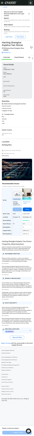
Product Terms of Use (7, 389)
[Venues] (30, 3)
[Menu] (2, 2)
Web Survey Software (7, 367)
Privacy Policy (5, 386)
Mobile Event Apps (6, 362)
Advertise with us (6, 394)
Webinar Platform (6, 370)
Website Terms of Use (7, 391)
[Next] (32, 58)
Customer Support (7, 379)
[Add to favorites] (31, 47)
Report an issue (6, 343)
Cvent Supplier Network (8, 350)
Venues (5, 7)
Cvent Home (5, 374)
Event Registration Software (9, 359)
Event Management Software (9, 357)
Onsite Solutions (6, 353)
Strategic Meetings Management (10, 365)
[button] (22, 193)
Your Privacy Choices (7, 382)
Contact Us (5, 377)
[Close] (29, 14)
